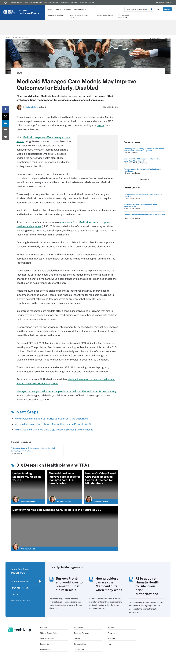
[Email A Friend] (5, 137)
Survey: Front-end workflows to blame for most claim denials (69, 584)
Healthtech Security (51, 2)
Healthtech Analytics (86, 2)
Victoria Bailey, (32, 107)
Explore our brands (163, 2)
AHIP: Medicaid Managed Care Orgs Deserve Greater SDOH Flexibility (53, 429)
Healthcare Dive (16, 2)
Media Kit (78, 639)
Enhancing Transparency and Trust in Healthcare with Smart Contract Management (144, 150)
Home (8, 38)
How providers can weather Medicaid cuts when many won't (109, 584)
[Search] (151, 10)
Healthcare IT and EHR (69, 2)
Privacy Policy (45, 649)
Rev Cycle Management (33, 2)
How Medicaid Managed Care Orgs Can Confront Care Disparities (51, 418)
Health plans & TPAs (55, 15)
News (49, 9)
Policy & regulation (105, 15)
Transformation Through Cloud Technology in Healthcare (142, 170)
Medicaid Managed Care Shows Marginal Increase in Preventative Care (54, 424)
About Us (43, 628)
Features (58, 9)
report (100, 125)
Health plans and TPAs (21, 38)
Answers (111, 633)
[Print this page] (5, 130)
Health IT (15, 594)
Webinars (67, 9)
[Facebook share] (5, 109)
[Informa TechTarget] (5, 2)
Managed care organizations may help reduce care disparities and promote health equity (66, 391)
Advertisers (78, 628)
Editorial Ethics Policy (48, 633)
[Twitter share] (5, 116)
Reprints (111, 628)
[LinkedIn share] (5, 123)
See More (144, 179)
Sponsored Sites (80, 9)
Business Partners (81, 633)
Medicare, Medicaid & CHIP (79, 16)
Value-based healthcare (123, 16)
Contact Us (44, 644)
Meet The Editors (47, 639)
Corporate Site (80, 644)
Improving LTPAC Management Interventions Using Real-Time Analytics (142, 160)
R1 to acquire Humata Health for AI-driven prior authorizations (147, 586)
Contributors (79, 649)
